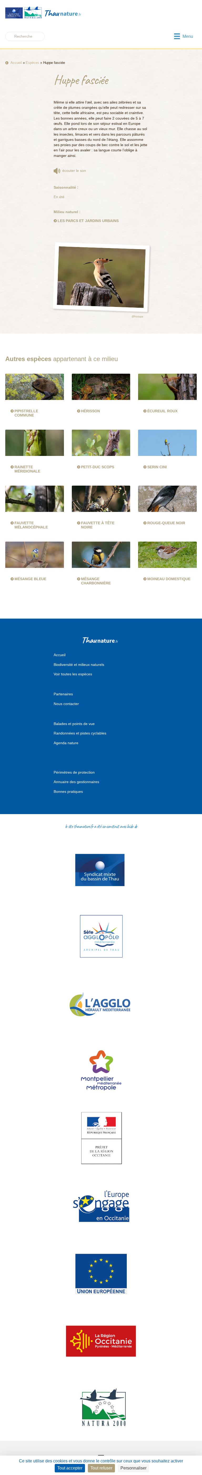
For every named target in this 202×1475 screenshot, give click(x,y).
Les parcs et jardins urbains (88, 221)
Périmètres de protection (74, 772)
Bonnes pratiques (68, 791)
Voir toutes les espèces (73, 674)
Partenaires (63, 694)
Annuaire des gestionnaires (76, 782)
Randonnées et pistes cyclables (80, 733)
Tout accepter (69, 1468)
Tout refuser (101, 1468)
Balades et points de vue (74, 724)
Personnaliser (133, 1468)
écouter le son (73, 170)
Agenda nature (66, 743)
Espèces (32, 63)
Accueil (16, 63)
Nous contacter (66, 704)
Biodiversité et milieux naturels (79, 664)
